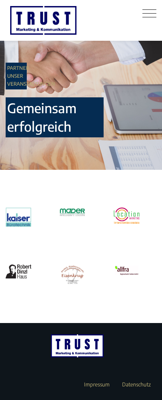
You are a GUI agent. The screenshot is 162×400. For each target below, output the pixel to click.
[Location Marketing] (135, 216)
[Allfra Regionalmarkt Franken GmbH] (135, 270)
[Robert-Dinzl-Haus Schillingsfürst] (27, 272)
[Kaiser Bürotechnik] (27, 217)
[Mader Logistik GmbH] (81, 212)
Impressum (97, 384)
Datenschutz (136, 384)
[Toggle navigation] (149, 14)
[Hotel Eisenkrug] (81, 275)
